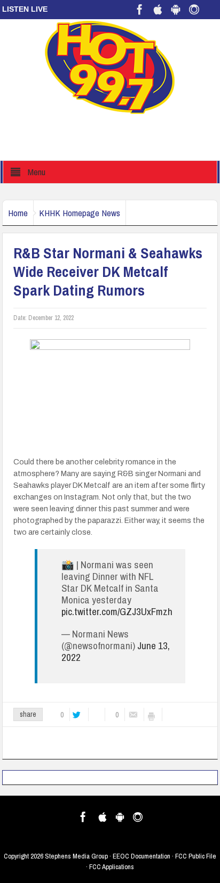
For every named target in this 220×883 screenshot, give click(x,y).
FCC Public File (195, 856)
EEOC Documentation (141, 856)
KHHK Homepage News (79, 213)
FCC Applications (111, 866)
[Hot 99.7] (110, 66)
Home (18, 213)
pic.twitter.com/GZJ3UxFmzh (116, 611)
